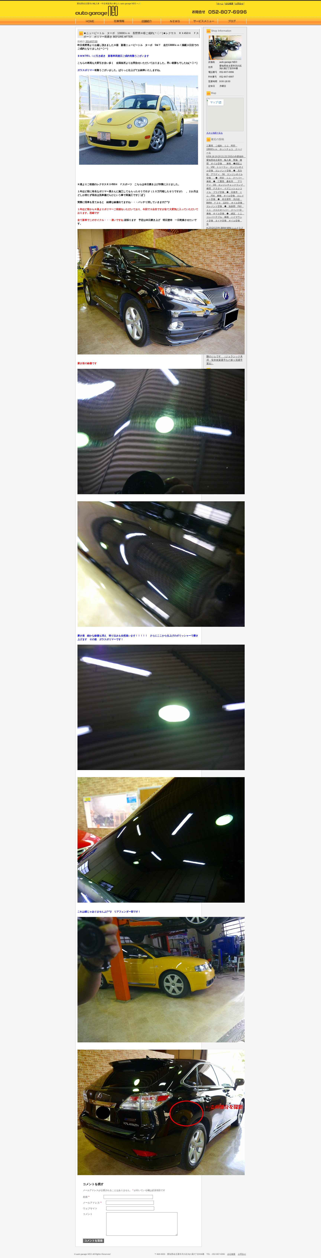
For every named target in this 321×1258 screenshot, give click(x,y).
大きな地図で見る (214, 133)
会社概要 (229, 3)
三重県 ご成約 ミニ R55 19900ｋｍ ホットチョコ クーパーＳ (224, 149)
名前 (86, 1197)
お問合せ (239, 3)
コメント (88, 1214)
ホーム (220, 3)
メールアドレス (92, 1202)
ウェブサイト (90, 1208)
